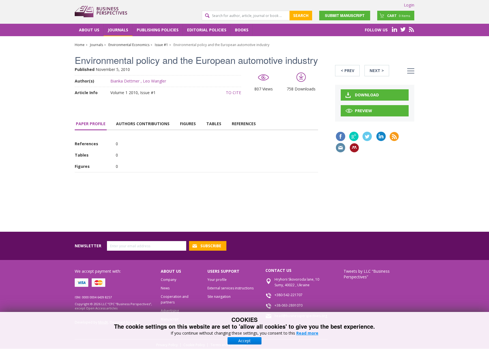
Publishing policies (158, 29)
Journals (118, 29)
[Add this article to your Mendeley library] (354, 147)
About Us (89, 29)
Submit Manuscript (344, 15)
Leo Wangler (154, 81)
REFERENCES (244, 123)
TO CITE (233, 92)
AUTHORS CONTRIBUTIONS (143, 123)
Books (241, 29)
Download (367, 94)
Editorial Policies (206, 29)
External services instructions (230, 288)
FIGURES (188, 123)
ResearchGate (354, 136)
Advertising (170, 310)
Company (168, 279)
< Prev (347, 70)
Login (409, 5)
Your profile (217, 279)
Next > (377, 70)
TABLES (213, 123)
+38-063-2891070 (288, 305)
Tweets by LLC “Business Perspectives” (367, 273)
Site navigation (219, 296)
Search (300, 15)
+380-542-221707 (288, 294)
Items (398, 15)
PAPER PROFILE (91, 123)
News (165, 288)
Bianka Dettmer (125, 81)
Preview (363, 110)
